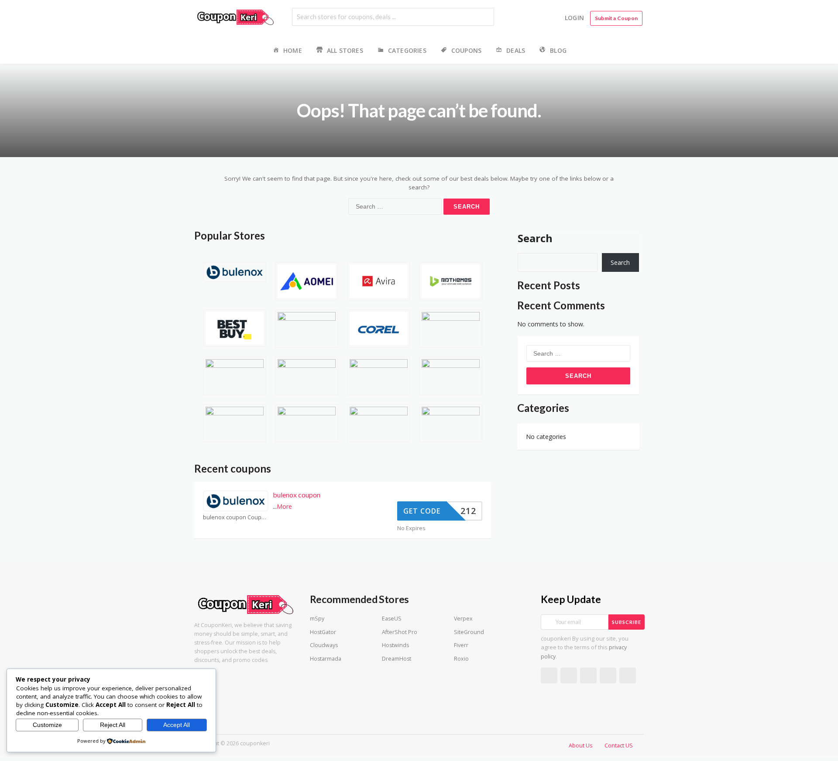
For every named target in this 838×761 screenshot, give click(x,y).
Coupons (466, 50)
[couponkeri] (235, 16)
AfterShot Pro (399, 632)
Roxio (461, 658)
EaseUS (392, 618)
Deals (515, 50)
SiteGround (469, 632)
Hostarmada (325, 658)
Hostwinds (395, 645)
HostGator (323, 632)
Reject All (112, 724)
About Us (580, 745)
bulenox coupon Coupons (235, 517)
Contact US (618, 745)
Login (574, 18)
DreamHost (396, 658)
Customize (47, 724)
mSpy (317, 618)
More (284, 506)
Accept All (176, 724)
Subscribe (626, 622)
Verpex (463, 618)
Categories (407, 50)
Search (535, 238)
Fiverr (461, 645)
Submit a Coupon (616, 18)
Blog (558, 50)
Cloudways (324, 645)
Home (292, 50)
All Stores (345, 50)
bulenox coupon (296, 494)
